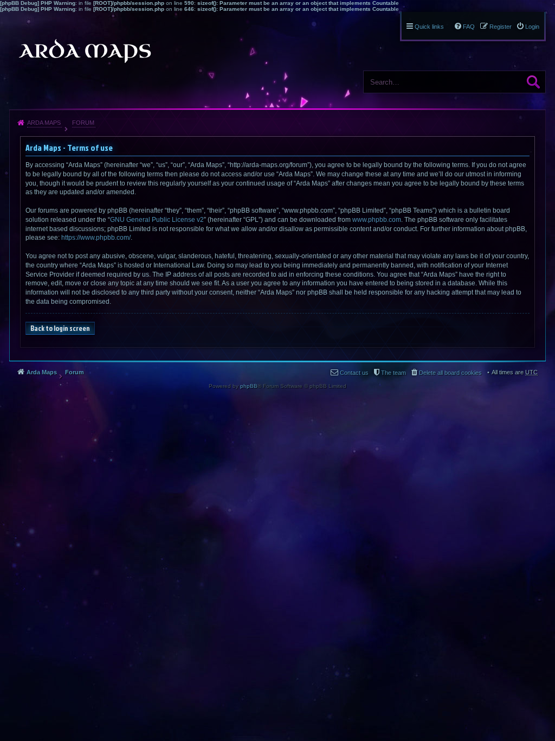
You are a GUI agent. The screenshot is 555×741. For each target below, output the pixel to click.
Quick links (429, 26)
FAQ (469, 26)
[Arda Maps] (84, 51)
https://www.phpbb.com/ (96, 237)
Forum (83, 122)
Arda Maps (44, 122)
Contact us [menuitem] (354, 372)
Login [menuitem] (532, 26)
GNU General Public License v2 (157, 219)
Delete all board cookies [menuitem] (450, 372)
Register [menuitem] (500, 26)
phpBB (248, 386)
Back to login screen (60, 328)
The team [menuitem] (393, 372)
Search (533, 82)
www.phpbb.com (376, 219)
